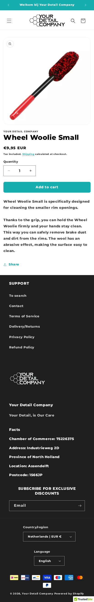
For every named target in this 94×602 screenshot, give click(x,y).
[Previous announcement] (8, 5)
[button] (9, 21)
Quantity (10, 161)
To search (17, 296)
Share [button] (14, 264)
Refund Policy (21, 347)
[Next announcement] (86, 5)
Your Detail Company (37, 593)
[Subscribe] (80, 505)
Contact (16, 306)
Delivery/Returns (24, 326)
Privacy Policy (21, 337)
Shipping (28, 154)
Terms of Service (24, 316)
